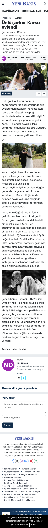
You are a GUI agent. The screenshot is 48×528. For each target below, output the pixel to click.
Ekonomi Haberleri (32, 472)
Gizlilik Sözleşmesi (12, 500)
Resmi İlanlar (10, 497)
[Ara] (45, 3)
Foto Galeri (26, 491)
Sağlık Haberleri (30, 489)
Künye (7, 494)
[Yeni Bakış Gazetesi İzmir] (24, 3)
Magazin (18, 18)
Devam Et (20, 373)
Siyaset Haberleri (11, 472)
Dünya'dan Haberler (13, 477)
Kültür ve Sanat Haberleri (15, 483)
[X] (17, 461)
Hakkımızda (30, 500)
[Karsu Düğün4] (24, 282)
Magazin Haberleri (29, 474)
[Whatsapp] (36, 461)
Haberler (6, 18)
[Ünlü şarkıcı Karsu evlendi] (24, 77)
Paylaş (8, 93)
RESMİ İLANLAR (10, 11)
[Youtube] (31, 461)
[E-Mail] (19, 378)
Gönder (7, 425)
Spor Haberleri (10, 474)
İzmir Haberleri (10, 469)
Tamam (33, 525)
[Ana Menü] (3, 3)
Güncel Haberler (29, 469)
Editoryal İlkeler (27, 497)
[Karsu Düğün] (24, 155)
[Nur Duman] (8, 364)
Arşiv (37, 491)
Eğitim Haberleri (11, 489)
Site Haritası (30, 494)
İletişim (17, 494)
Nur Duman (22, 363)
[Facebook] (12, 461)
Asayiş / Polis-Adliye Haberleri (18, 486)
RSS (7, 514)
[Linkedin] (23, 378)
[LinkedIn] (26, 461)
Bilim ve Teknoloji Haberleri (16, 480)
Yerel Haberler (10, 491)
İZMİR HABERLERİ (31, 11)
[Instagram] (22, 461)
